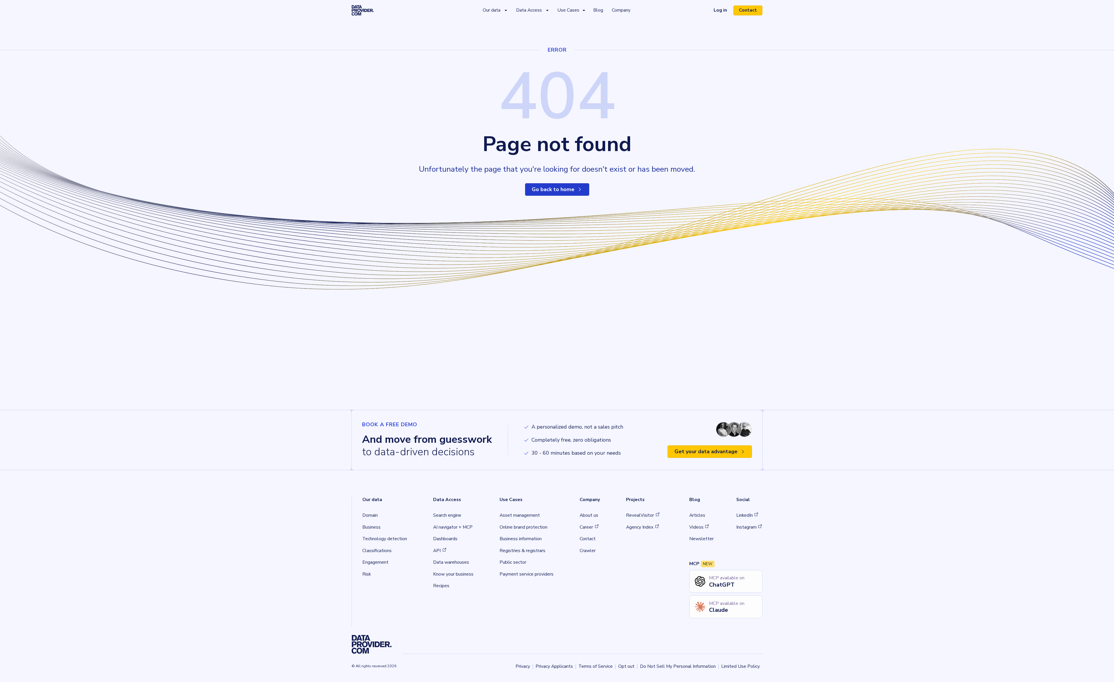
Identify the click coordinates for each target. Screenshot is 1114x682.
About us (589, 515)
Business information (521, 539)
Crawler (588, 550)
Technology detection (384, 539)
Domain (370, 515)
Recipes (441, 586)
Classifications (377, 550)
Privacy (523, 666)
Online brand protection (523, 527)
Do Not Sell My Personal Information (678, 666)
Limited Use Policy (740, 666)
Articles (697, 515)
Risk (366, 574)
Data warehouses (451, 562)
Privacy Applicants (554, 666)
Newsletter (701, 539)
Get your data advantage (705, 451)
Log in (723, 11)
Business (371, 527)
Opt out (626, 666)
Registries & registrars (522, 550)
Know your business (453, 574)
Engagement (375, 562)
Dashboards (445, 539)
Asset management (520, 515)
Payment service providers (527, 574)
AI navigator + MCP (453, 527)
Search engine (447, 515)
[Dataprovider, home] (363, 10)
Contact (748, 10)
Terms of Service (595, 666)
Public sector (513, 562)
